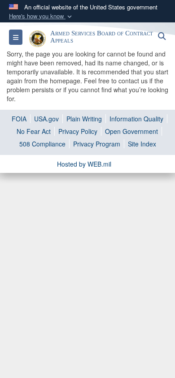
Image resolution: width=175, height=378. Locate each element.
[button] (41, 16)
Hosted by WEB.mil (84, 163)
